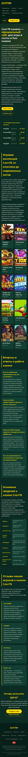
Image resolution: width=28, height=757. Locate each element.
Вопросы (14, 8)
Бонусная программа (17, 13)
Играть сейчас (7, 108)
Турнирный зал (5, 13)
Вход (4, 20)
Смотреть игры (7, 113)
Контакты (13, 10)
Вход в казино (14, 714)
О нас (3, 15)
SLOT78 (6, 3)
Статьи (20, 8)
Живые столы (5, 10)
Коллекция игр (5, 8)
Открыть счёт (14, 20)
